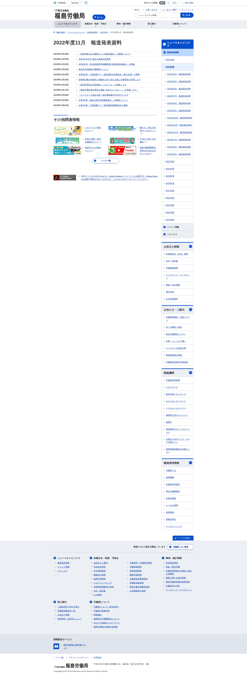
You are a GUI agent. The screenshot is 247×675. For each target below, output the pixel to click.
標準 (162, 3)
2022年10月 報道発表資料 (179, 118)
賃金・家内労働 (173, 567)
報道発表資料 (173, 52)
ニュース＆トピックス (178, 44)
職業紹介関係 (100, 575)
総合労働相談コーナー (176, 334)
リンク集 (60, 657)
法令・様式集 (172, 261)
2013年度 (170, 220)
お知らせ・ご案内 (174, 309)
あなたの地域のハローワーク (107, 623)
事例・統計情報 (174, 558)
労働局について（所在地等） (107, 607)
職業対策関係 (136, 575)
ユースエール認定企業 (176, 348)
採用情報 (170, 512)
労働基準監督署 (173, 380)
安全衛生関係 (100, 567)
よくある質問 (172, 505)
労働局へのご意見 (180, 547)
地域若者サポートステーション (178, 430)
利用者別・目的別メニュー (69, 619)
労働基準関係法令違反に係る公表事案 (179, 572)
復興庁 (169, 422)
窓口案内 (62, 602)
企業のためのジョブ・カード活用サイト (178, 440)
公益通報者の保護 (138, 591)
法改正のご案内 (101, 563)
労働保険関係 (172, 268)
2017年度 (170, 190)
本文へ (138, 10)
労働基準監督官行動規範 (177, 362)
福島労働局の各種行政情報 (106, 627)
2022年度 (170, 67)
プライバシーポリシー (79, 657)
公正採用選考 (172, 299)
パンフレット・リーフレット (178, 276)
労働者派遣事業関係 (139, 579)
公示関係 (98, 595)
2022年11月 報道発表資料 (179, 125)
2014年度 (170, 212)
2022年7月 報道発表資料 (179, 96)
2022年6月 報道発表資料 (179, 89)
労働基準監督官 (173, 484)
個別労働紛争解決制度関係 (178, 582)
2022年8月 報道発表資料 (179, 103)
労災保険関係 (100, 571)
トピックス (172, 234)
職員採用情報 (171, 463)
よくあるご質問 (170, 10)
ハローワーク (172, 387)
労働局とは (171, 470)
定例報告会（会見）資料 (177, 254)
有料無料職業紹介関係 (104, 587)
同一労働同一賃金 (174, 327)
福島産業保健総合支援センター (178, 450)
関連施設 (98, 615)
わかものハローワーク (176, 401)
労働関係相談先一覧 (66, 611)
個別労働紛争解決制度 (140, 587)
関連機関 (169, 373)
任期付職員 (171, 498)
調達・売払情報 (173, 285)
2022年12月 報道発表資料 (179, 132)
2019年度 (170, 176)
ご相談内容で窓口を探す (68, 607)
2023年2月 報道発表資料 (179, 147)
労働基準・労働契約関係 (141, 563)
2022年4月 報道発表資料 (179, 74)
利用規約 (98, 657)
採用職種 (170, 477)
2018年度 (170, 183)
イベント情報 (173, 227)
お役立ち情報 (171, 246)
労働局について (102, 602)
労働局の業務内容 (102, 611)
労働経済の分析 (173, 586)
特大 (174, 3)
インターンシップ (174, 526)
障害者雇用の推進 (174, 355)
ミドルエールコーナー (176, 408)
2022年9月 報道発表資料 (179, 110)
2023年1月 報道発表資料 (179, 140)
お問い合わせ (152, 10)
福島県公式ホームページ (177, 415)
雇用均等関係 (100, 579)
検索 (188, 15)
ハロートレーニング (103, 583)
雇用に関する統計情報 (176, 578)
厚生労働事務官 (173, 491)
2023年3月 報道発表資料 (179, 154)
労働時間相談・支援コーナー (178, 318)
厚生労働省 (189, 3)
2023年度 (170, 59)
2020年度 (170, 169)
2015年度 (170, 205)
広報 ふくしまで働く (176, 341)
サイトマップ (188, 10)
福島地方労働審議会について (107, 619)
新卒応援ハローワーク (176, 394)
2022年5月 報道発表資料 (179, 81)
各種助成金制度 (137, 583)
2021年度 (170, 161)
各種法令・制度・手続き (106, 558)
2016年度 (170, 198)
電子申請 (170, 292)
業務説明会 (171, 519)
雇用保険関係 (136, 571)
